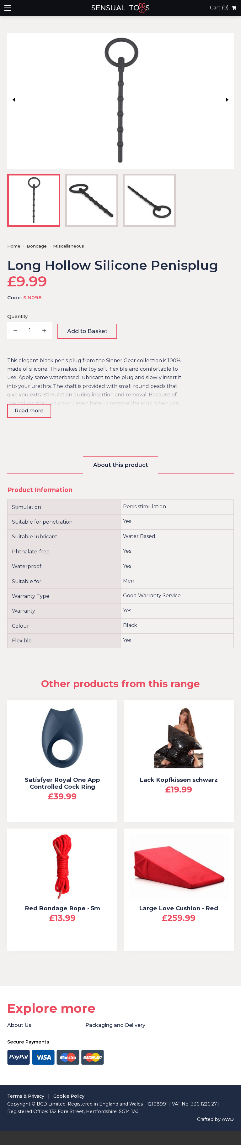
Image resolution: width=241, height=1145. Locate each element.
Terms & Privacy (25, 1096)
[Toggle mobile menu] (8, 8)
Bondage (37, 245)
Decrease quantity (15, 330)
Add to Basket (87, 331)
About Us (19, 1025)
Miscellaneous (68, 245)
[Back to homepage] (164, 8)
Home (13, 245)
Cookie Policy (68, 1096)
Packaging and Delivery (115, 1025)
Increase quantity (43, 330)
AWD (228, 1119)
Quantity (17, 316)
